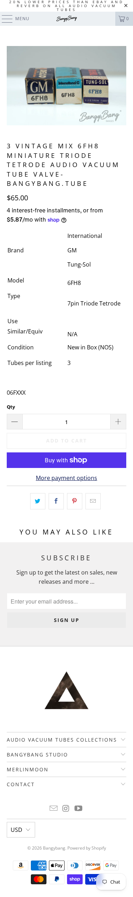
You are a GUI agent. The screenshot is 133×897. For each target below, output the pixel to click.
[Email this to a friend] (93, 501)
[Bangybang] (66, 19)
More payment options (66, 478)
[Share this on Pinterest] (74, 501)
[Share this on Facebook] (56, 501)
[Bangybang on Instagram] (66, 808)
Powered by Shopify (86, 848)
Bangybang (54, 848)
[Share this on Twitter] (37, 501)
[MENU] (3, 19)
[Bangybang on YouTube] (78, 808)
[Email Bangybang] (54, 808)
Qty (11, 407)
